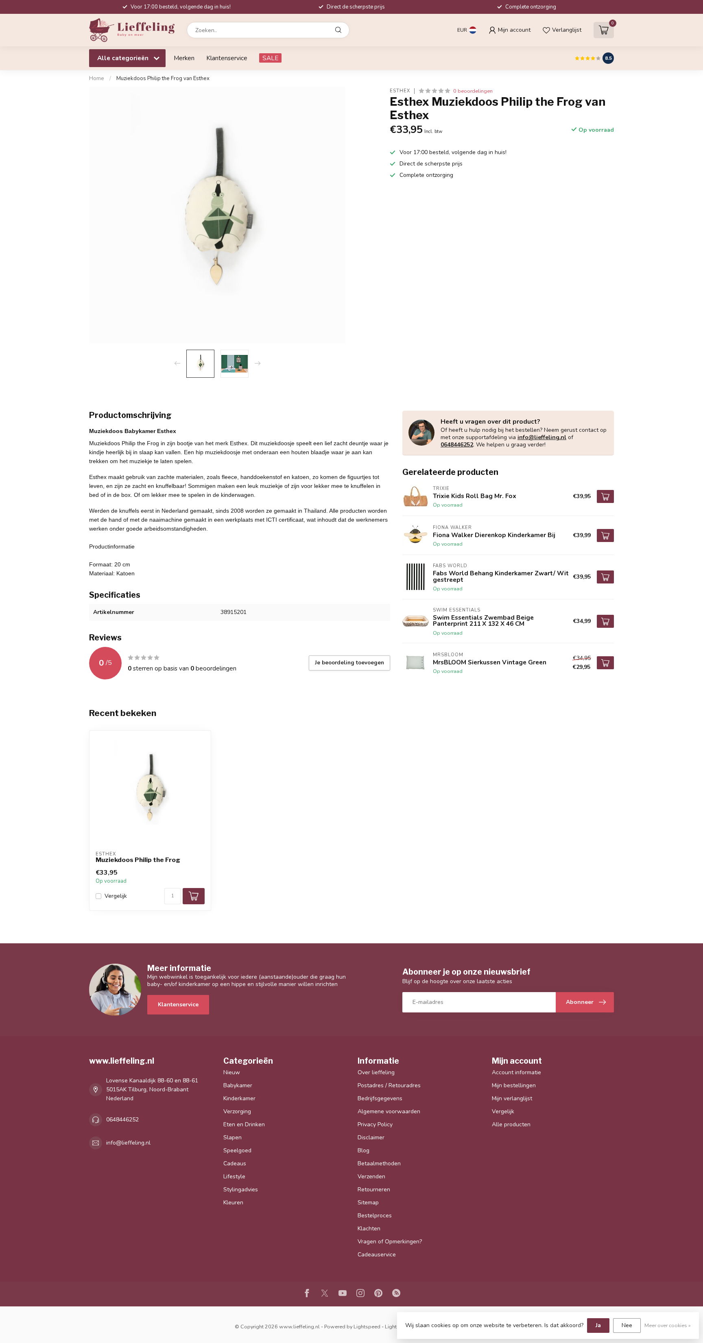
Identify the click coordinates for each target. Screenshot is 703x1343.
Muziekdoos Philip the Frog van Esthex (163, 78)
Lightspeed (367, 1326)
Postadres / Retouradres (389, 1085)
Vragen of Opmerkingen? (390, 1241)
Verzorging (237, 1111)
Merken (184, 58)
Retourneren (374, 1189)
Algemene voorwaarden (389, 1111)
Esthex (400, 91)
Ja (598, 1325)
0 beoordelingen (473, 90)
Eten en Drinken (244, 1124)
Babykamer (237, 1085)
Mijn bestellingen (514, 1085)
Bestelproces (375, 1215)
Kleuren (233, 1202)
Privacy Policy (375, 1124)
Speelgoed (237, 1150)
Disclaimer (371, 1137)
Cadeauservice (377, 1254)
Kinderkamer (239, 1098)
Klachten (369, 1228)
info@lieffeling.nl (541, 437)
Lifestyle (234, 1176)
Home (96, 78)
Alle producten (511, 1124)
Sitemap (368, 1202)
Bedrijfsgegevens (380, 1098)
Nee (627, 1325)
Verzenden (371, 1176)
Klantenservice (226, 58)
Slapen (232, 1137)
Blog (363, 1150)
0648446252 (457, 444)
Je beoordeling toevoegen (349, 662)
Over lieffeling (376, 1072)
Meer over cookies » (667, 1325)
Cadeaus (234, 1163)
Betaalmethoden (379, 1163)
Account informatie (516, 1072)
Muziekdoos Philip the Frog (138, 860)
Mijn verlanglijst (512, 1098)
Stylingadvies (240, 1189)
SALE (270, 58)
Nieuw (231, 1072)
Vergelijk (116, 896)
